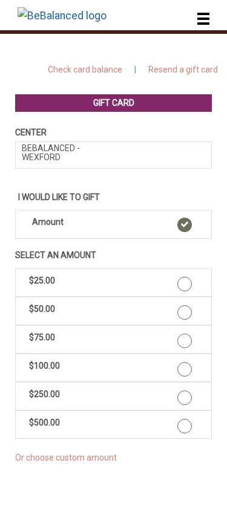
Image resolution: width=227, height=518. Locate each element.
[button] (113, 224)
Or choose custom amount (66, 457)
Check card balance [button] (85, 69)
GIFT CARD (113, 103)
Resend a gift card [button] (183, 69)
